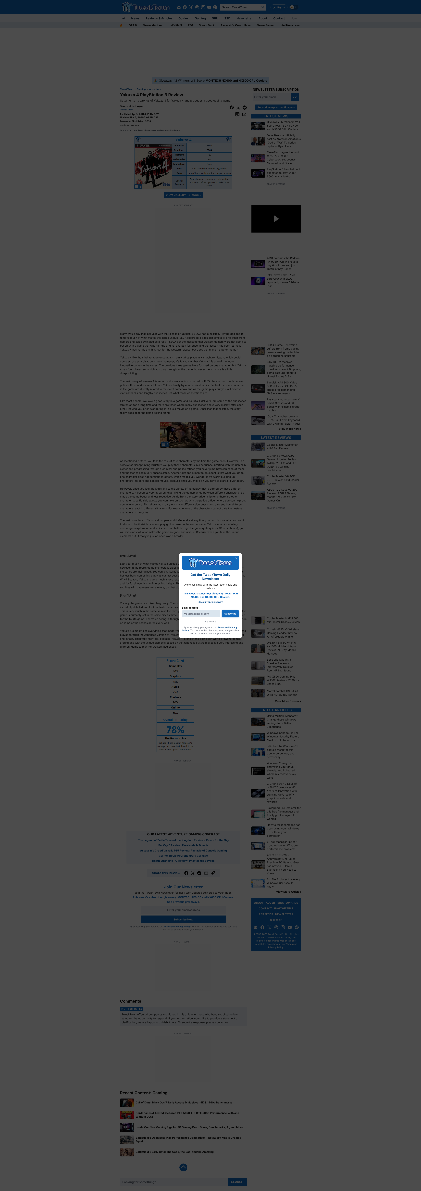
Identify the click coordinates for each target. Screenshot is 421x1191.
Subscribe (230, 613)
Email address (190, 607)
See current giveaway (210, 602)
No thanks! (210, 621)
